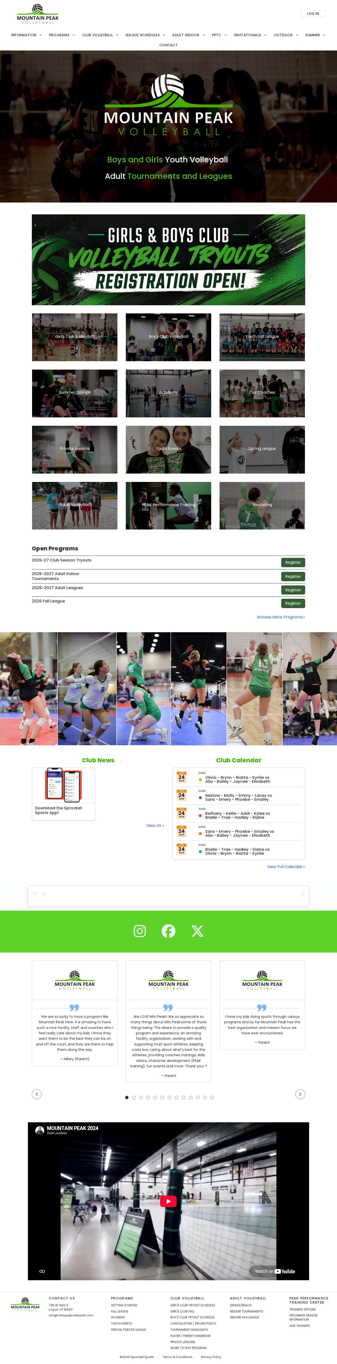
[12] (205, 1097)
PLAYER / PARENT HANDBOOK (190, 1336)
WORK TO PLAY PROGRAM (188, 1348)
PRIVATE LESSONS (182, 1342)
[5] (155, 1097)
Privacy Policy (211, 1357)
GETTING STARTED (124, 1305)
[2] (134, 1097)
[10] (190, 1097)
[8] (176, 1097)
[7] (169, 1097)
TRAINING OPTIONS (302, 1310)
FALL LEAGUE (119, 1311)
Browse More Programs (280, 617)
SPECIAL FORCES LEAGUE (128, 1330)
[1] (127, 1097)
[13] (212, 1097)
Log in (313, 13)
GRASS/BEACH (241, 1305)
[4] (148, 1097)
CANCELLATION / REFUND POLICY (193, 1324)
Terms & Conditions (177, 1357)
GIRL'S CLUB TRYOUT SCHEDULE (192, 1305)
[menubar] (168, 40)
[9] (183, 1097)
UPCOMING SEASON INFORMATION (303, 1317)
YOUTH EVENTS (121, 1324)
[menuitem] (27, 35)
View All (154, 825)
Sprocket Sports (142, 1357)
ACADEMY (118, 1317)
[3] (141, 1097)
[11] (198, 1097)
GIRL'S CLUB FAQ (182, 1311)
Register (293, 562)
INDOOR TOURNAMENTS (246, 1311)
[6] (162, 1097)
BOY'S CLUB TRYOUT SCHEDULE (192, 1317)
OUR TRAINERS (299, 1326)
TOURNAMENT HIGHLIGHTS (189, 1330)
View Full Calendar (285, 867)
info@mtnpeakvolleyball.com (71, 1315)
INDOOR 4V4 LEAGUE (244, 1317)
